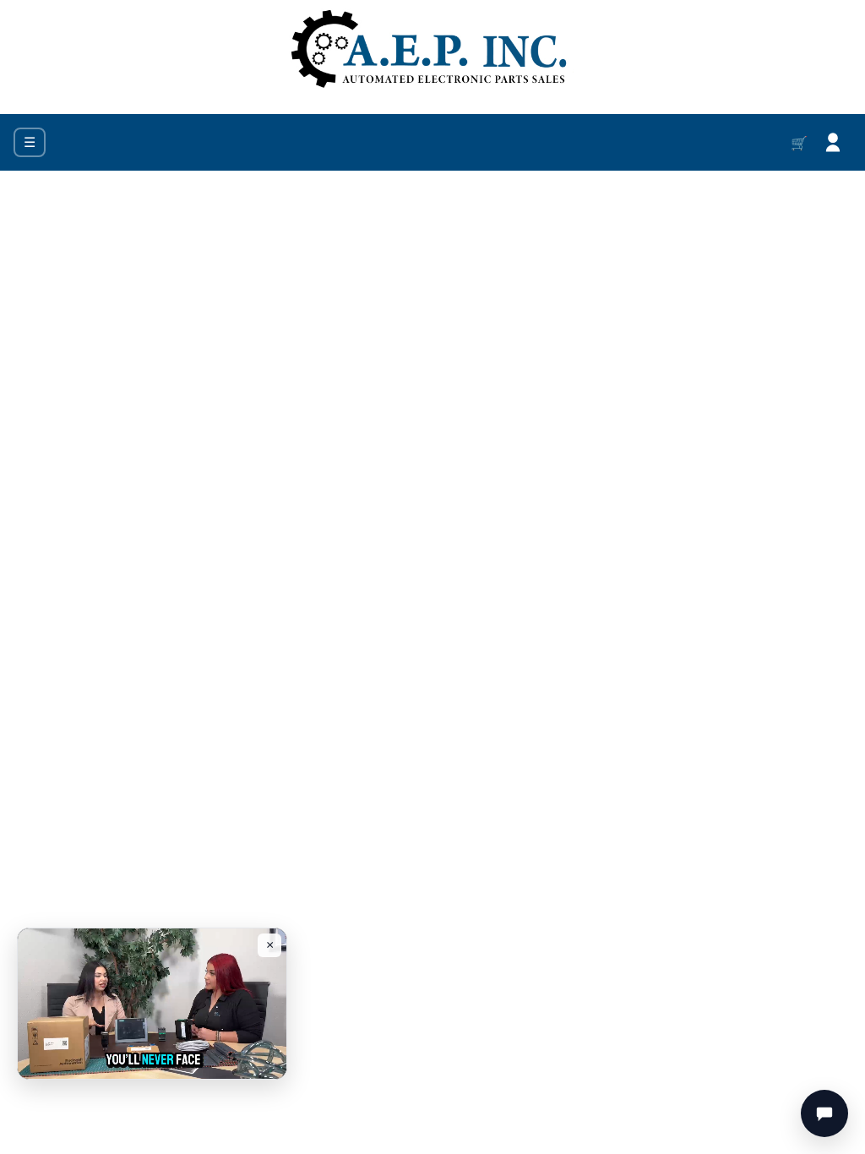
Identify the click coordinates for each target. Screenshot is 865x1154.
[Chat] (824, 1113)
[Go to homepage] (432, 50)
